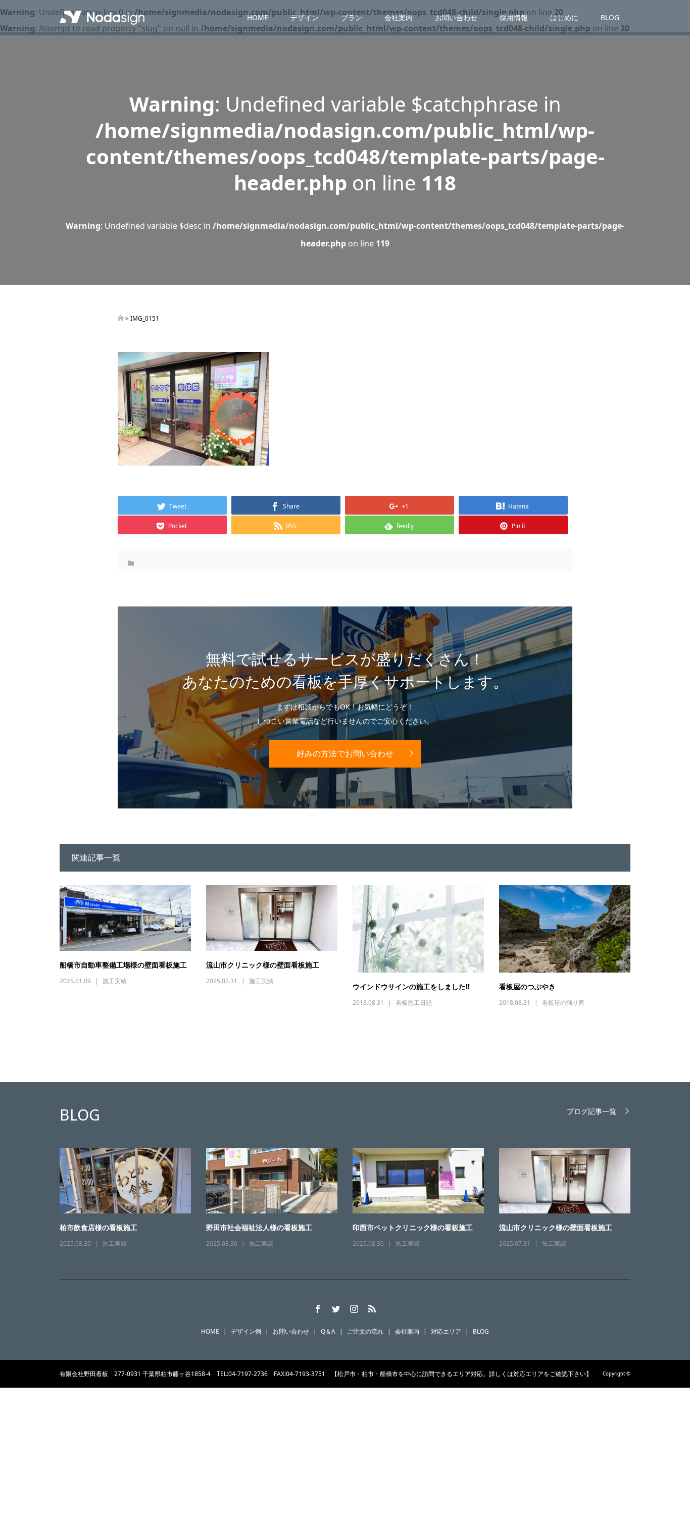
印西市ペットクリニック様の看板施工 (413, 1227)
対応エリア (446, 1331)
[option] (353, 1199)
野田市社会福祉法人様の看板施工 (259, 1227)
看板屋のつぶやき (527, 986)
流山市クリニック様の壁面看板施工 (262, 965)
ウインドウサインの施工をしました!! (411, 986)
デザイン (304, 17)
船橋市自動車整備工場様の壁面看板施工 (123, 965)
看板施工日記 (414, 1002)
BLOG (610, 17)
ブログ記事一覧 (591, 1111)
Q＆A (328, 1331)
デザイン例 (246, 1331)
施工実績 (115, 981)
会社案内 (398, 17)
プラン (351, 17)
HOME (257, 17)
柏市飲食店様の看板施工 (98, 1227)
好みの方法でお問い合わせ (345, 753)
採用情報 (514, 17)
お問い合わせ (456, 17)
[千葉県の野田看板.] (121, 318)
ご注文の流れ (365, 1331)
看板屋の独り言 (563, 1002)
